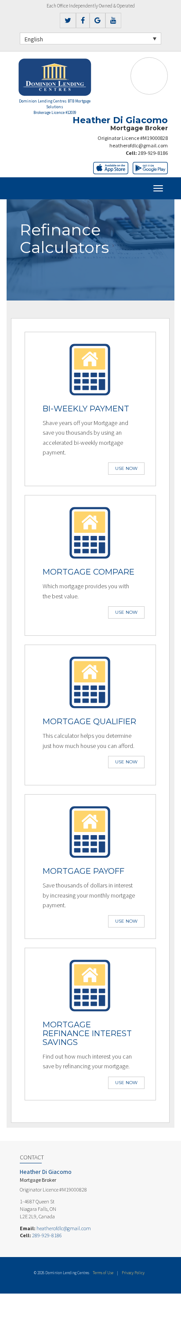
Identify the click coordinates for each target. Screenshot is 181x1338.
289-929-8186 (153, 153)
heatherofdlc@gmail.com (138, 145)
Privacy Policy (133, 1272)
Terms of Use (103, 1272)
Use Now (126, 468)
